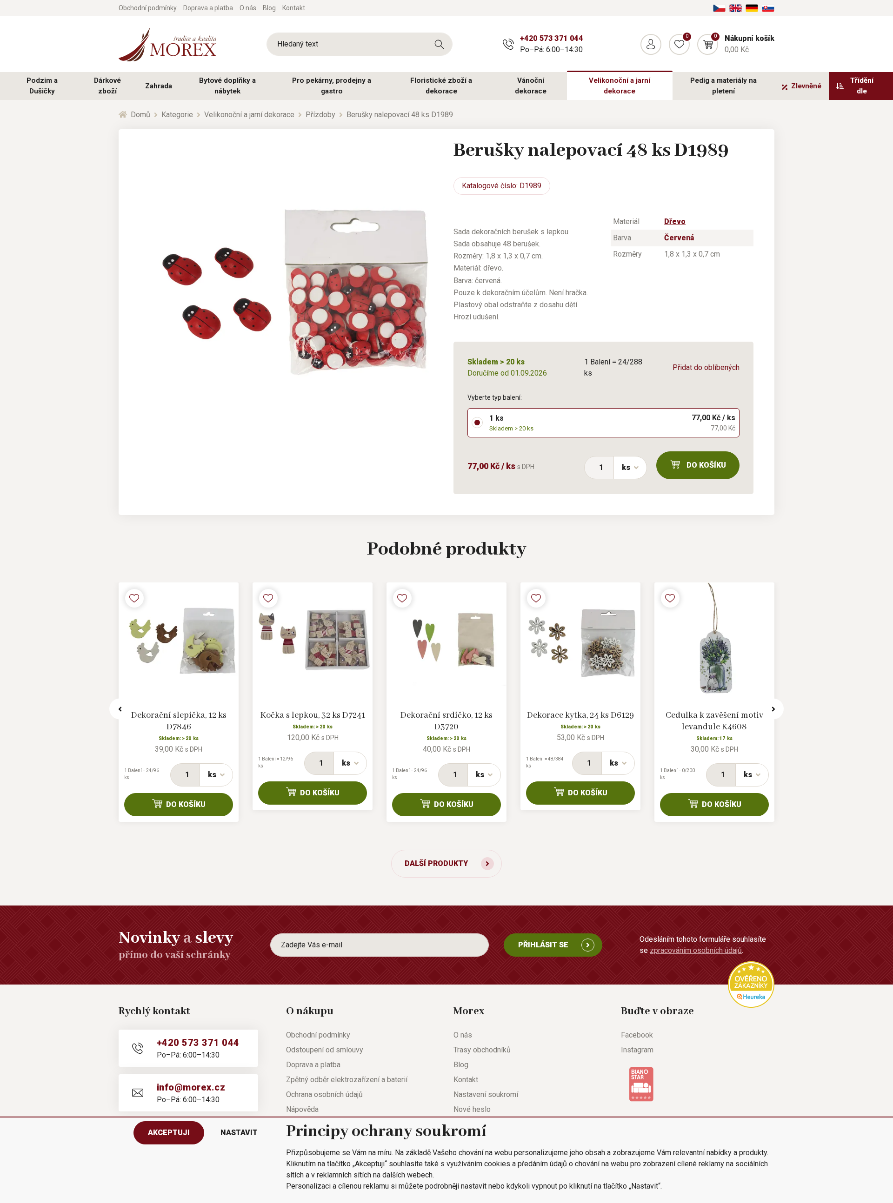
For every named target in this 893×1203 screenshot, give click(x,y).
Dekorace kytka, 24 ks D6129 (580, 715)
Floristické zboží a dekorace (441, 85)
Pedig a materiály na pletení (723, 85)
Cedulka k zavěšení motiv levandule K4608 (714, 721)
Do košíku (706, 465)
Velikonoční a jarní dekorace (619, 85)
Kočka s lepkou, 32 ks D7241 (312, 715)
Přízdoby (320, 114)
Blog (269, 8)
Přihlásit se (543, 944)
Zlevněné (806, 86)
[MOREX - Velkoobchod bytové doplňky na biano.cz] (641, 1083)
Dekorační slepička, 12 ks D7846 (179, 721)
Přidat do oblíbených (706, 367)
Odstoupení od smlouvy (324, 1049)
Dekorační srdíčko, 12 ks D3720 (446, 721)
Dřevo (675, 221)
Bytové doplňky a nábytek (227, 85)
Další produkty (436, 863)
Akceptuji (169, 1132)
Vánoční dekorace (530, 85)
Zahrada (158, 86)
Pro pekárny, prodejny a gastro (331, 85)
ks (626, 467)
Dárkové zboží (107, 85)
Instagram (637, 1049)
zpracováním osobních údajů (696, 950)
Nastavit (239, 1132)
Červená (679, 237)
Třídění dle (861, 85)
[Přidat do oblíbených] (134, 598)
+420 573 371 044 (551, 38)
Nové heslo (472, 1109)
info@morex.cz (191, 1087)
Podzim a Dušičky (42, 85)
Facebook (637, 1035)
